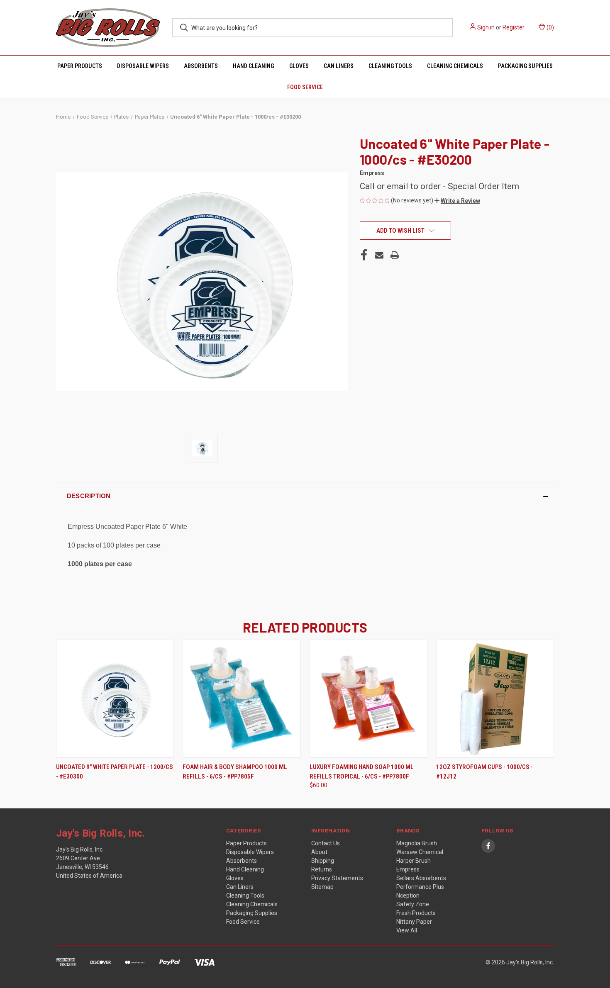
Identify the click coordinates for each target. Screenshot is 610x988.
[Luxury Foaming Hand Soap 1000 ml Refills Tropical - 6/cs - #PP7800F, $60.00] (368, 698)
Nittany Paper (414, 921)
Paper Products (79, 66)
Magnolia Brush (416, 843)
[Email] (379, 255)
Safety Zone (412, 904)
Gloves (299, 66)
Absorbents (201, 66)
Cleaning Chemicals (455, 66)
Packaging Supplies (525, 66)
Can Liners (339, 66)
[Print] (394, 255)
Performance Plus (420, 886)
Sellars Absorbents (421, 878)
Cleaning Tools (390, 66)
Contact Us (325, 843)
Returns (321, 869)
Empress (408, 869)
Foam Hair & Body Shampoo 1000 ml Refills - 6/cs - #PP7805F (235, 771)
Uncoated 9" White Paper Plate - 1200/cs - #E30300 (114, 771)
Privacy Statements (337, 878)
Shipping (322, 860)
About (319, 852)
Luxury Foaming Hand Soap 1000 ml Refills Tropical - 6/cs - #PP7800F (362, 771)
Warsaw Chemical (419, 852)
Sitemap (322, 886)
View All (406, 930)
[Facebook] (364, 255)
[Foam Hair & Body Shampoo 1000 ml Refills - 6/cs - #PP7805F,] (241, 698)
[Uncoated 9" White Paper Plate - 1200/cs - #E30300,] (115, 698)
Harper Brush (413, 860)
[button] (457, 200)
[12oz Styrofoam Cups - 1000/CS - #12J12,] (495, 698)
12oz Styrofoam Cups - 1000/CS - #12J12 (484, 771)
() (549, 27)
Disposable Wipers (143, 66)
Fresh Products (416, 913)
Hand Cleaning (253, 66)
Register (514, 27)
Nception (408, 895)
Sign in (486, 27)
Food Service (305, 87)
